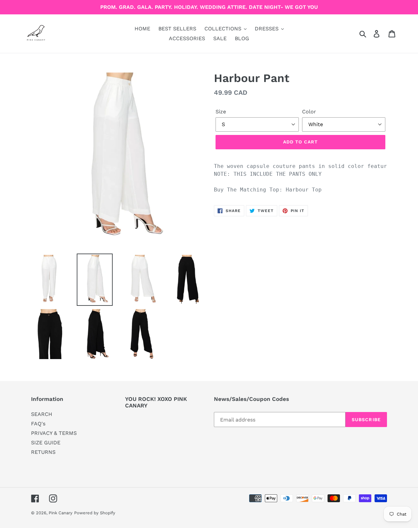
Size (221, 111)
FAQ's (38, 424)
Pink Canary (60, 512)
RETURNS (43, 452)
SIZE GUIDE (45, 442)
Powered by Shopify (94, 512)
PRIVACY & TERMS (54, 433)
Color (309, 111)
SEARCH (41, 414)
